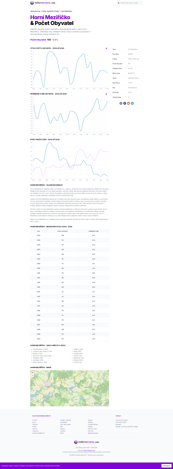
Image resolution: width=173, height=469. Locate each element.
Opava (90, 420)
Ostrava (35, 424)
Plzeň (34, 427)
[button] (32, 372)
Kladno (62, 429)
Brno (34, 422)
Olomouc (35, 431)
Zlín (61, 427)
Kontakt (118, 424)
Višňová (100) (78, 360)
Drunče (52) (78, 362)
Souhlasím (166, 466)
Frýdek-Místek (93, 424)
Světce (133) (78, 356)
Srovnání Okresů (121, 420)
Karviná (90, 431)
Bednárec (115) (79, 358)
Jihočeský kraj (35, 11)
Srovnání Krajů (121, 422)
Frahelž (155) (78, 353)
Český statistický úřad (89, 450)
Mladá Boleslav (93, 433)
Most (62, 433)
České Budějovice (38, 433)
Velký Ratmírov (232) (40, 362)
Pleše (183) (77, 351)
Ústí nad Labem (65, 424)
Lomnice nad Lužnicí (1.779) (42, 351)
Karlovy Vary (92, 429)
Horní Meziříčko (66, 11)
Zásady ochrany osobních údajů (127, 427)
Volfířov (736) (37, 353)
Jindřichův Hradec (133, 78)
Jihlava (90, 422)
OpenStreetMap (99, 405)
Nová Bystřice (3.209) (40, 349)
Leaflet (91, 405)
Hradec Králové (65, 420)
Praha (34, 420)
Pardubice (63, 422)
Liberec (34, 429)
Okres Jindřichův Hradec (50, 11)
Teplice (90, 427)
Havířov (63, 431)
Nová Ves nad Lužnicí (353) (42, 356)
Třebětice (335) (38, 358)
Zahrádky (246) (38, 360)
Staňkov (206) (78, 349)
